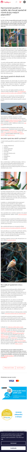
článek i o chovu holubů (20, 341)
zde (2, 439)
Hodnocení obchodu (8, 431)
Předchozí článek (9, 367)
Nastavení (13, 443)
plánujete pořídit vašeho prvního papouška (12, 327)
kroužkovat (3, 330)
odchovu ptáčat (4, 337)
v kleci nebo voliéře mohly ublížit (8, 331)
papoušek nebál (4, 336)
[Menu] (24, 2)
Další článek (20, 367)
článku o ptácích (19, 344)
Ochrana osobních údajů (18, 431)
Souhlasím (13, 448)
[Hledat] (16, 2)
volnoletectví (14, 337)
